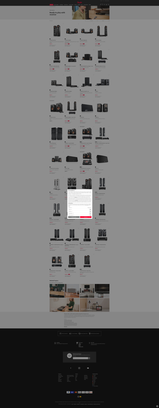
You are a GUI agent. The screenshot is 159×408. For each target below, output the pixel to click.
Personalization (70, 213)
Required (70, 207)
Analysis (70, 209)
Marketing (70, 211)
